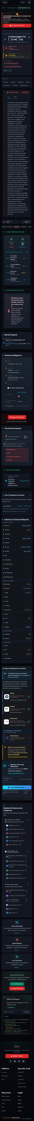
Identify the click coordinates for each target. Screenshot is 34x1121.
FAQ (3, 1107)
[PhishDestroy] (5, 2)
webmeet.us (12, 909)
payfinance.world (14, 874)
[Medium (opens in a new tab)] (23, 1061)
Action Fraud (13, 718)
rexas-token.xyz (14, 844)
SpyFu (6, 645)
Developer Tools (22, 1086)
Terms (19, 1096)
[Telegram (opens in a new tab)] (15, 1061)
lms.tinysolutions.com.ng (17, 870)
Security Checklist (6, 1100)
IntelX (6, 614)
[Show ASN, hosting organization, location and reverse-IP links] (27, 396)
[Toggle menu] (29, 2)
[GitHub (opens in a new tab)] (19, 1061)
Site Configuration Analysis (14, 495)
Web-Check (18, 584)
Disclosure (20, 1107)
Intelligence (20, 82)
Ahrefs (18, 654)
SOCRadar (18, 588)
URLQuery (17, 538)
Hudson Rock (18, 609)
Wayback (17, 627)
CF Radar (17, 551)
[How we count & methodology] (27, 401)
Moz (18, 649)
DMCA (19, 1103)
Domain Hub (5, 1076)
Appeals (4, 1110)
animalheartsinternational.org (17, 890)
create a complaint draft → (16, 773)
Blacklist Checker (9, 564)
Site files (28, 82)
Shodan (6, 597)
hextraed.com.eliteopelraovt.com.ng (17, 865)
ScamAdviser (8, 559)
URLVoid (7, 568)
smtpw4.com (12, 912)
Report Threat (18, 1056)
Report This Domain (18, 417)
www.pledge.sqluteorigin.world (17, 856)
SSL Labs (17, 547)
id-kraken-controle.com (17, 895)
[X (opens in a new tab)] (10, 1061)
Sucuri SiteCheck (9, 572)
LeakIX (18, 592)
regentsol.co (13, 837)
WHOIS (6, 622)
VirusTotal (17, 530)
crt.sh (18, 618)
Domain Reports (11, 7)
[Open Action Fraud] (28, 722)
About (3, 1103)
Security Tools (21, 1083)
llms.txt (19, 1110)
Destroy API (21, 1072)
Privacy (19, 1100)
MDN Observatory (9, 577)
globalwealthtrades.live (17, 878)
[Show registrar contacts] (27, 384)
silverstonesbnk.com (16, 841)
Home (3, 7)
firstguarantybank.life (17, 833)
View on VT (25, 437)
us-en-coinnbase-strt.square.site (17, 900)
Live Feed (4, 1072)
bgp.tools (18, 638)
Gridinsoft (7, 542)
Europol (12, 706)
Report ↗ (27, 222)
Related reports (24, 85)
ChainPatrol (7, 534)
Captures (13, 82)
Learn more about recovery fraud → (18, 757)
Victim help (15, 85)
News (3, 1079)
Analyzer (20, 1075)
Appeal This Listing (18, 988)
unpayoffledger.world (16, 829)
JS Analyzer (21, 1079)
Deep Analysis (8, 658)
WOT (6, 555)
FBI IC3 (12, 693)
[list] (17, 227)
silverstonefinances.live (17, 861)
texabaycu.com (14, 825)
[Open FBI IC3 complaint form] (28, 696)
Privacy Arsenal (5, 1096)
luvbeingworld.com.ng (13, 364)
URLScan (17, 525)
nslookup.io (18, 634)
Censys (6, 601)
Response (5, 82)
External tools (6, 85)
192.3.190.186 (22, 392)
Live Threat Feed (17, 984)
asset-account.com (15, 905)
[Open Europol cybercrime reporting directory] (28, 709)
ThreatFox (7, 605)
